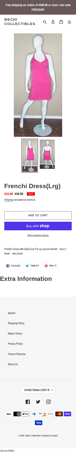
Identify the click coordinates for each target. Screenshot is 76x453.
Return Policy (15, 333)
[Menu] (69, 22)
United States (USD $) (36, 390)
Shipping (8, 199)
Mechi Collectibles (19, 22)
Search (11, 313)
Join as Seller (7, 451)
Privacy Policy (15, 344)
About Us (13, 364)
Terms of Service (17, 354)
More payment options (38, 235)
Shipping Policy (16, 323)
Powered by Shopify (49, 435)
